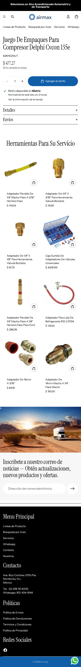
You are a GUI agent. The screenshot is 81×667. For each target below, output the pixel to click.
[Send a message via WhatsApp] (74, 660)
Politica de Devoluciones (17, 618)
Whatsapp (74, 27)
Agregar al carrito (55, 81)
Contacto (8, 550)
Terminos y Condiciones (17, 624)
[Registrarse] (72, 488)
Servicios (59, 27)
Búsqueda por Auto (39, 27)
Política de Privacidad (15, 630)
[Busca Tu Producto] (12, 16)
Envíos (8, 119)
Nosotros (8, 556)
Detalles (9, 110)
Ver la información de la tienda (25, 99)
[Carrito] (76, 16)
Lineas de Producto (14, 27)
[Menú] (4, 16)
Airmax (44, 661)
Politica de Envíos (13, 612)
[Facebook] (5, 650)
